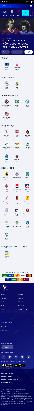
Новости (20, 298)
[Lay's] (17, 275)
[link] (11, 6)
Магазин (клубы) (22, 309)
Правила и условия (6, 376)
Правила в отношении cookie (9, 379)
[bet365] (14, 279)
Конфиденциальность (7, 373)
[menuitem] (12, 6)
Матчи (3, 294)
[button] (29, 6)
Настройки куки (5, 382)
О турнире (21, 305)
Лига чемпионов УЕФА (4, 6)
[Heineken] (5, 275)
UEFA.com (4, 326)
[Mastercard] (29, 275)
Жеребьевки (5, 302)
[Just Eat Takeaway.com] (20, 279)
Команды (20, 294)
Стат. (3, 309)
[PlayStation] (11, 275)
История (20, 302)
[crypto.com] (8, 279)
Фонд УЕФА (4, 330)
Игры (2, 305)
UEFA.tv (3, 298)
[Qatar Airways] (26, 279)
